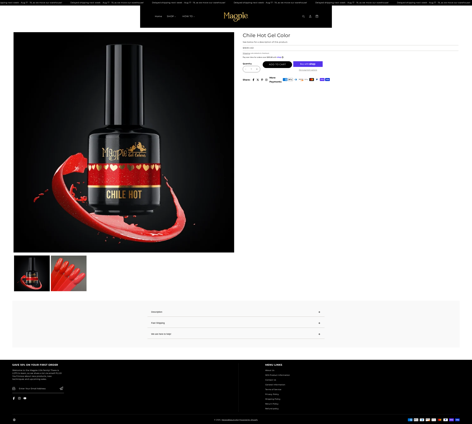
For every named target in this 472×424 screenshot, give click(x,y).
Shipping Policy (272, 399)
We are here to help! (161, 334)
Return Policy (272, 404)
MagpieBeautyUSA (230, 420)
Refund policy (272, 408)
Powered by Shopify (248, 420)
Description (156, 312)
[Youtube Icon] (24, 399)
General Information (275, 384)
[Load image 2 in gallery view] (68, 273)
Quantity (247, 63)
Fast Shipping (158, 323)
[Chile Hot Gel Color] (124, 142)
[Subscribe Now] (61, 388)
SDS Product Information (277, 375)
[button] (317, 16)
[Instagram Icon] (19, 399)
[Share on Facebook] (253, 80)
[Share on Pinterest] (262, 80)
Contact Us (270, 380)
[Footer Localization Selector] (14, 419)
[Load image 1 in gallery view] (32, 273)
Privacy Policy (272, 394)
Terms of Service (273, 389)
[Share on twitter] (258, 80)
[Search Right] (303, 16)
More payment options (308, 70)
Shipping (246, 53)
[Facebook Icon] (13, 399)
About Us (269, 370)
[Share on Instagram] (266, 80)
